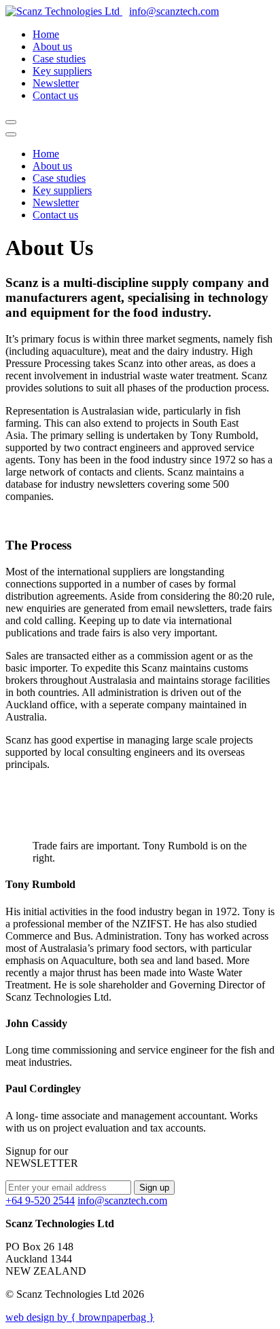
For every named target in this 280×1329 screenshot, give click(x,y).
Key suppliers (62, 71)
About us (52, 46)
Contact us (55, 95)
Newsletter (56, 83)
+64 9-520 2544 (40, 1200)
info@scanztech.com (174, 11)
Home (46, 34)
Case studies (59, 58)
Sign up (154, 1187)
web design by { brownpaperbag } (79, 1317)
